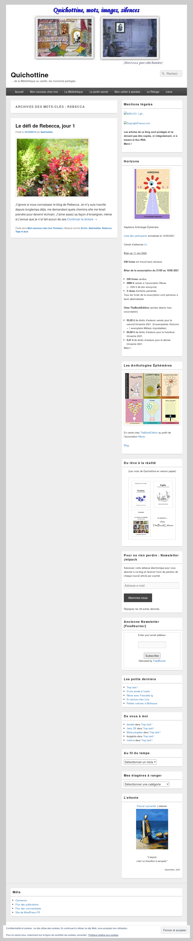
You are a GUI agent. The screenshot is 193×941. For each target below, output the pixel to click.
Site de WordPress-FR (27, 912)
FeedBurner (159, 661)
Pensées (58, 228)
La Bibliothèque (73, 92)
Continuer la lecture (82, 219)
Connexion (21, 900)
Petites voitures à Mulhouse (142, 703)
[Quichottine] (96, 64)
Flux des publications (27, 904)
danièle (130, 724)
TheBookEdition (149, 432)
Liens (169, 92)
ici (145, 244)
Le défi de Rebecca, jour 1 (45, 125)
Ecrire (84, 228)
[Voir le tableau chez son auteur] (152, 848)
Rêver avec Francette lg (140, 695)
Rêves (141, 436)
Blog (126, 445)
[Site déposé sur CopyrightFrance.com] (137, 123)
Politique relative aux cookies (103, 934)
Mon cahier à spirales (127, 92)
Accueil (19, 92)
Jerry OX (131, 728)
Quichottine (29, 74)
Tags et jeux (21, 231)
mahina (131, 740)
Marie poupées (135, 732)
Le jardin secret (99, 92)
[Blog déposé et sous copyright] (133, 113)
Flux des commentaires (28, 908)
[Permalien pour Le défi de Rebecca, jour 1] (52, 199)
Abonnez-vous (138, 598)
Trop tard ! (132, 687)
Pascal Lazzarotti (146, 806)
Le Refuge (153, 92)
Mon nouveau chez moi (44, 92)
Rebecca (107, 228)
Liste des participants (135, 235)
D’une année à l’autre (138, 691)
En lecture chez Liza (138, 699)
